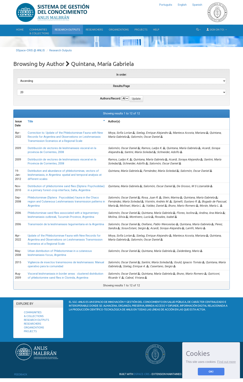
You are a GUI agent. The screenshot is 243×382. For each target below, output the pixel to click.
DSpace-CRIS (142, 374)
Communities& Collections (39, 31)
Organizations (119, 29)
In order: (121, 74)
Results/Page (121, 86)
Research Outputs (67, 29)
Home (20, 29)
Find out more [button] (226, 361)
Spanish (197, 4)
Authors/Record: (110, 98)
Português (165, 4)
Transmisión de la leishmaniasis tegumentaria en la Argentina (66, 224)
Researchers (94, 29)
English (182, 4)
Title (30, 121)
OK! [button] (211, 371)
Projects (141, 29)
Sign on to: (217, 29)
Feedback (20, 374)
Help (156, 29)
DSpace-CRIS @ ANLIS (30, 50)
